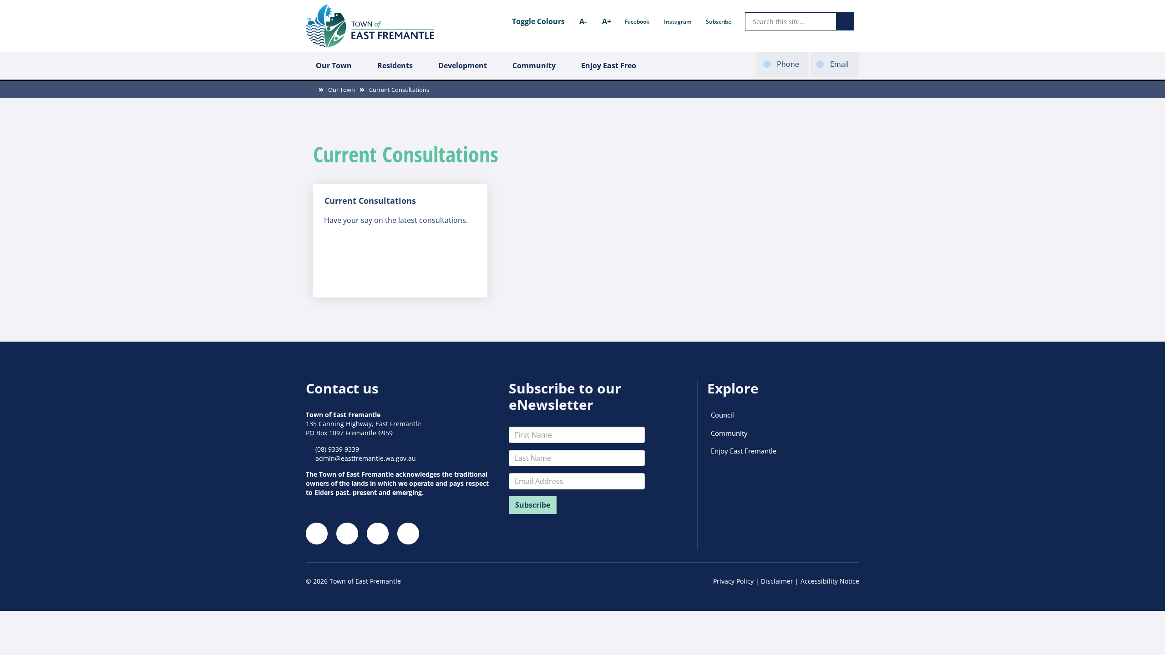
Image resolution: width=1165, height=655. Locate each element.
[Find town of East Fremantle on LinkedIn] (378, 533)
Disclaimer (777, 581)
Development (462, 65)
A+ (606, 21)
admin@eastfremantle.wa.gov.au (365, 458)
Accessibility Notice (829, 581)
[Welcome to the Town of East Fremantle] (370, 26)
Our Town (334, 65)
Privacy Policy (733, 581)
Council (722, 414)
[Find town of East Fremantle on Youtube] (408, 533)
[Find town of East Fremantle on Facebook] (317, 533)
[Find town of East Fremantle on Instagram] (347, 533)
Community (534, 65)
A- (583, 21)
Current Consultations (399, 90)
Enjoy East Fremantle (743, 450)
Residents (395, 65)
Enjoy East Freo (608, 65)
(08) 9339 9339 (337, 449)
